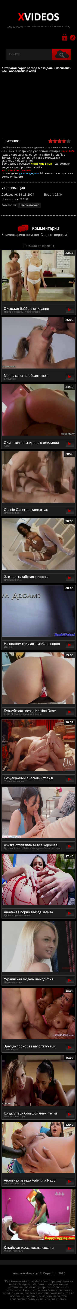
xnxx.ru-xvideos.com (25, 1273)
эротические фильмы (16, 170)
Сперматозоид (29, 205)
